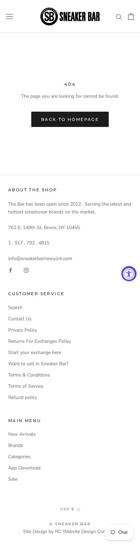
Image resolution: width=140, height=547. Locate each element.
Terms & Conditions (29, 375)
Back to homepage (70, 119)
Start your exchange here (34, 352)
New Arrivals (22, 434)
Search (15, 307)
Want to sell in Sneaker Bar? (38, 363)
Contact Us (20, 319)
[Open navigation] (9, 16)
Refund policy (22, 397)
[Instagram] (26, 270)
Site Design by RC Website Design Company (70, 531)
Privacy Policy (22, 330)
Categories (19, 456)
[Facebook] (10, 270)
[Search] (119, 16)
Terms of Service (25, 386)
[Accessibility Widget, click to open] (129, 273)
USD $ (67, 509)
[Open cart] (131, 16)
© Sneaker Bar (70, 523)
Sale (12, 479)
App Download (24, 468)
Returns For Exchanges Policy (39, 341)
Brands (15, 445)
